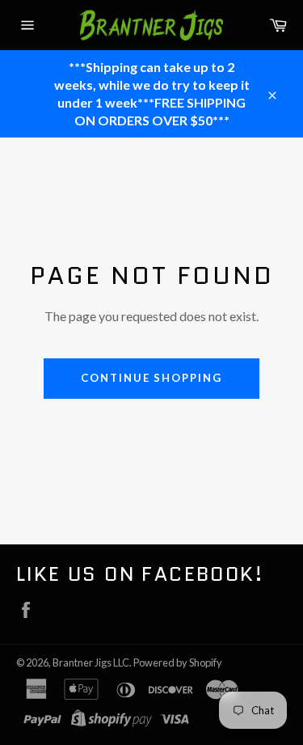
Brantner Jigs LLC (91, 662)
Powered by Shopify (177, 662)
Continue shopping (151, 377)
